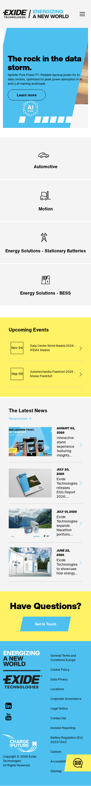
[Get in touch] (78, 763)
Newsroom (20, 418)
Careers (55, 752)
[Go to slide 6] (61, 119)
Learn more (27, 95)
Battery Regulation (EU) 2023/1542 (66, 740)
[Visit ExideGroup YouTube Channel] (8, 716)
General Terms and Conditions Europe (63, 658)
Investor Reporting (62, 728)
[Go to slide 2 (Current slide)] (30, 119)
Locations (57, 689)
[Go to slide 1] (22, 119)
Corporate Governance (66, 699)
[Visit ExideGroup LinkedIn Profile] (8, 705)
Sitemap (56, 771)
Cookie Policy (59, 670)
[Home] (37, 14)
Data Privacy (59, 679)
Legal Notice (59, 708)
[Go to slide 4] (45, 119)
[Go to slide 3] (37, 119)
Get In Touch (45, 624)
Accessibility (59, 761)
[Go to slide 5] (53, 119)
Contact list (58, 718)
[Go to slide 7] (69, 119)
